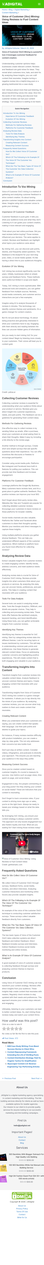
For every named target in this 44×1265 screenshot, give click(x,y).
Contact (22, 1140)
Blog (22, 1143)
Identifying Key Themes (15, 137)
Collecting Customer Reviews (15, 122)
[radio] (4, 1029)
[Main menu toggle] (39, 4)
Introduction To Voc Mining (14, 113)
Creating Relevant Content (16, 143)
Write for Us (22, 1217)
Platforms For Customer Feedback (19, 128)
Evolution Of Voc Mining (15, 119)
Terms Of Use (22, 1212)
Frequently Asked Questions (14, 148)
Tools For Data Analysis (15, 134)
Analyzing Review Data (12, 131)
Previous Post (9, 1078)
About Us (22, 1137)
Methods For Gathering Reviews (19, 125)
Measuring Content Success (17, 146)
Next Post (36, 1078)
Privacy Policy (22, 1209)
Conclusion (7, 181)
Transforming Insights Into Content (17, 140)
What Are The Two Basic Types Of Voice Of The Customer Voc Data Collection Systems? (23, 169)
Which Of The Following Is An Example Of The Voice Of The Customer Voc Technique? (22, 160)
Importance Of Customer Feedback (20, 116)
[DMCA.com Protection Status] (22, 1195)
